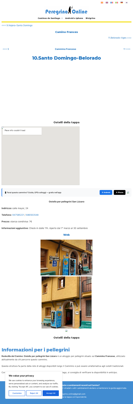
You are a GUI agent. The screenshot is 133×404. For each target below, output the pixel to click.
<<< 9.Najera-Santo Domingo (17, 25)
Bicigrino (90, 18)
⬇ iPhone (119, 192)
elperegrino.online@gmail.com (71, 394)
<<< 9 (6, 49)
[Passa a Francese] (111, 2)
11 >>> (126, 49)
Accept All (50, 393)
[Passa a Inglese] (106, 2)
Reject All (34, 393)
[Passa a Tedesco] (121, 2)
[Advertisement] (23, 85)
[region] (33, 385)
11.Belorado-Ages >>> (119, 37)
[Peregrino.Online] (66, 10)
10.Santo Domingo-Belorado (66, 58)
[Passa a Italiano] (116, 2)
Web (66, 234)
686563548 (32, 215)
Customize (17, 393)
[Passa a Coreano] (126, 2)
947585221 (18, 215)
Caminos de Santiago (49, 18)
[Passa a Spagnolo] (101, 2)
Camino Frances (66, 32)
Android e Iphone (74, 18)
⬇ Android (106, 192)
